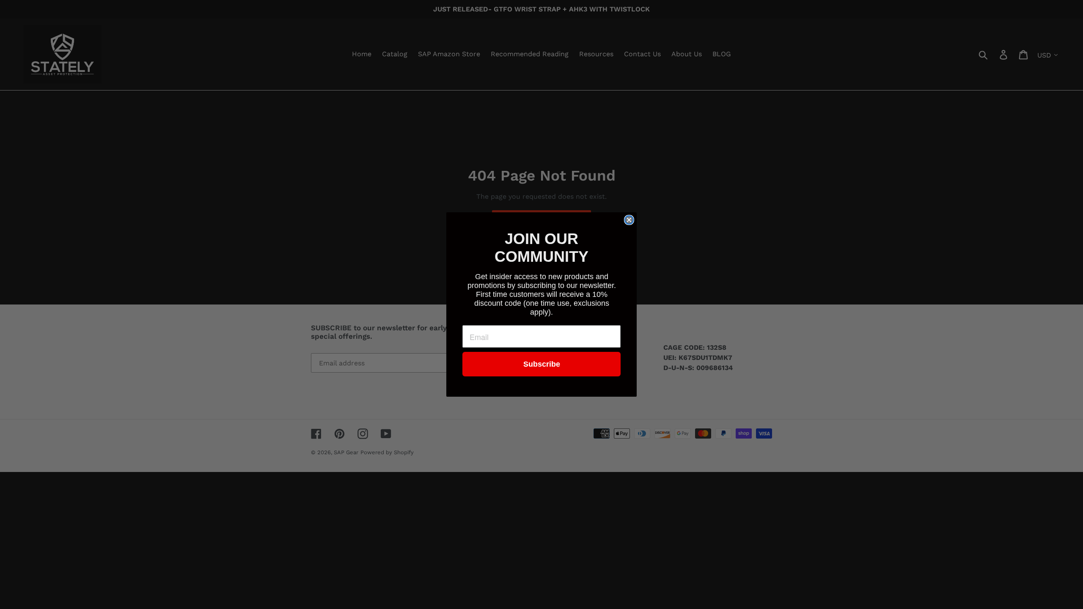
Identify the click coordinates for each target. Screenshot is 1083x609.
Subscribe (541, 364)
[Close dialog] (629, 220)
